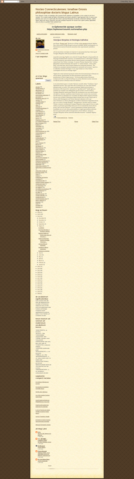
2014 (38, 284)
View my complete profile (42, 53)
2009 (38, 293)
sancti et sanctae (40, 193)
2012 (38, 287)
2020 (38, 272)
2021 (38, 270)
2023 (38, 266)
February (41, 262)
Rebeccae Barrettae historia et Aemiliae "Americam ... (44, 240)
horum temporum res (41, 131)
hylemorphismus (40, 133)
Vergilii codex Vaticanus (41, 391)
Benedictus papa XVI (41, 98)
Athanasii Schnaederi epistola (43, 424)
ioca (37, 141)
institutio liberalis (40, 138)
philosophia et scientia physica (43, 167)
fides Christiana (39, 123)
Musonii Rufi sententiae (41, 157)
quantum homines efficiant (42, 182)
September (42, 224)
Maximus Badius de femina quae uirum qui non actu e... (45, 235)
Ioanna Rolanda (40, 139)
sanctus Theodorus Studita (42, 416)
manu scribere (39, 149)
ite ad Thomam (39, 142)
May (40, 256)
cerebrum (38, 103)
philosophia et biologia (41, 165)
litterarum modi (72, 34)
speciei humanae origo (41, 198)
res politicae (39, 187)
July (40, 253)
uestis (37, 203)
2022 (38, 268)
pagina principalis (42, 34)
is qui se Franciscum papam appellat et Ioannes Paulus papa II (43, 411)
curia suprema (39, 111)
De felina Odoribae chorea (44, 442)
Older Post (95, 121)
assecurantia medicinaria (42, 95)
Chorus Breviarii (42, 451)
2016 (38, 280)
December (41, 218)
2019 (38, 274)
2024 (38, 216)
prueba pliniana (41, 447)
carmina (38, 100)
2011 (38, 289)
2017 (38, 278)
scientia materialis (40, 195)
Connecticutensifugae (41, 108)
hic (64, 57)
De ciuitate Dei (39, 113)
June (40, 255)
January (41, 264)
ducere (37, 118)
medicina (38, 152)
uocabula (38, 205)
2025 (38, 214)
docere (37, 116)
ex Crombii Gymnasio (41, 121)
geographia (38, 126)
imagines (38, 134)
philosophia (38, 164)
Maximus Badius (40, 151)
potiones (38, 175)
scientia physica (40, 197)
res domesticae (39, 185)
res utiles (38, 192)
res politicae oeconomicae (42, 189)
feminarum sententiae (44, 251)
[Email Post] (54, 116)
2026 (38, 212)
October (41, 222)
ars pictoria (38, 93)
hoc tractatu (83, 43)
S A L (39, 432)
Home (76, 121)
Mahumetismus (39, 147)
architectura (39, 91)
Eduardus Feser (40, 119)
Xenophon (38, 207)
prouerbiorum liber (40, 180)
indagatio (38, 136)
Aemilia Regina (39, 88)
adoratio (38, 87)
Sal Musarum (41, 446)
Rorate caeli (63, 43)
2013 (38, 286)
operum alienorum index (57, 34)
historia (37, 129)
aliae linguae (39, 90)
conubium (38, 110)
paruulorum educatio (41, 162)
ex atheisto (41, 227)
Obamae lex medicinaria (42, 161)
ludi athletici (38, 146)
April (40, 258)
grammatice (39, 128)
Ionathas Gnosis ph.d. (43, 50)
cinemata (38, 106)
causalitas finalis (40, 101)
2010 (38, 291)
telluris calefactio (40, 200)
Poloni (37, 174)
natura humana (39, 159)
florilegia (38, 124)
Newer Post (56, 121)
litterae (37, 144)
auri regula (38, 96)
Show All (49, 465)
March (40, 260)
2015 (38, 282)
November (41, 220)
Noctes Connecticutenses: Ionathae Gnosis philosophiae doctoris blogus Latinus (61, 11)
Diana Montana (39, 115)
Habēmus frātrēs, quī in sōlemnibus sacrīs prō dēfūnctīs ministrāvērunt (44, 454)
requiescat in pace (40, 184)
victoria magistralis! (43, 461)
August (41, 226)
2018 (38, 276)
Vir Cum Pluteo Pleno (44, 459)
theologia (38, 202)
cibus (37, 105)
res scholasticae (40, 190)
